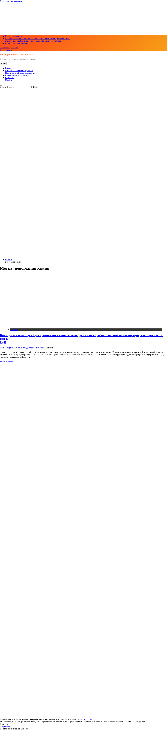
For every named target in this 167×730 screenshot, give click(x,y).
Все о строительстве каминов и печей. (17, 54)
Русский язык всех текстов (17, 75)
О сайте (8, 80)
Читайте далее (6, 361)
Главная (8, 68)
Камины (14, 329)
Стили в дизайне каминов (16, 43)
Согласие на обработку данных (19, 70)
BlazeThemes (86, 719)
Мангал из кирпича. (14, 36)
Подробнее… (6, 726)
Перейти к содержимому (11, 1)
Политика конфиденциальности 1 (20, 73)
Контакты (9, 77)
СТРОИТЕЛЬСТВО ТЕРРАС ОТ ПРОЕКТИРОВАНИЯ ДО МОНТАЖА (37, 38)
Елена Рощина (6, 348)
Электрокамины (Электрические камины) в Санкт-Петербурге (33, 41)
